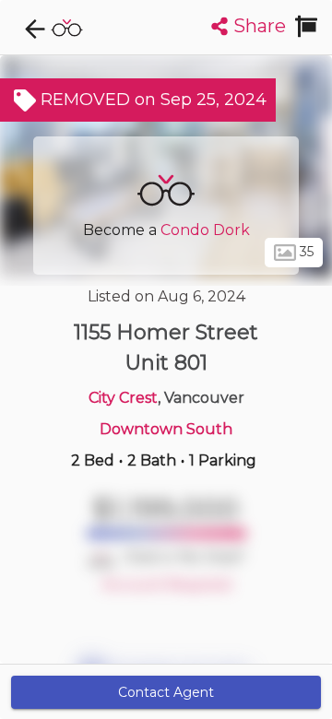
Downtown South (166, 429)
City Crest (123, 398)
